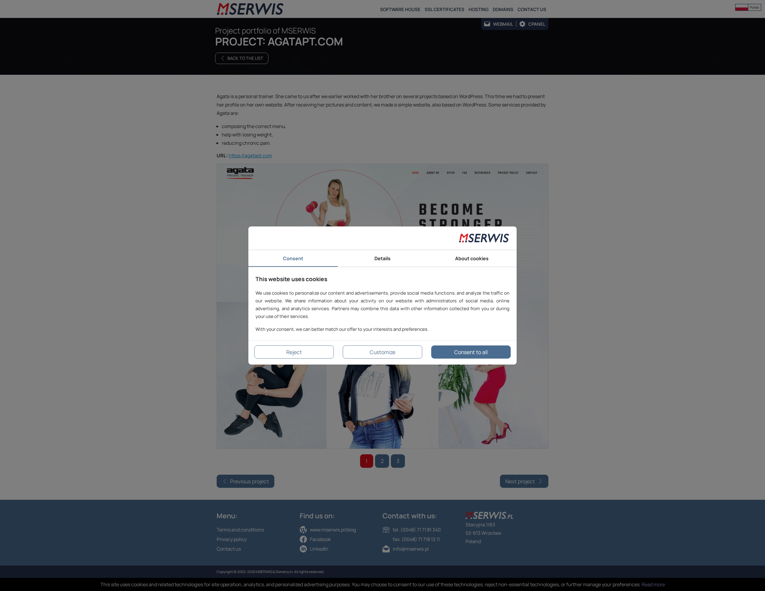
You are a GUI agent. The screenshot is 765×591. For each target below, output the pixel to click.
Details (382, 258)
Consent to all (471, 352)
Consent (293, 258)
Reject (294, 352)
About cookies (472, 258)
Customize (382, 352)
